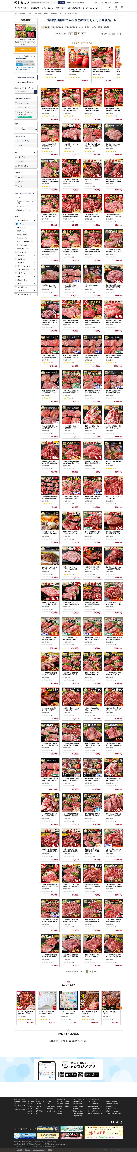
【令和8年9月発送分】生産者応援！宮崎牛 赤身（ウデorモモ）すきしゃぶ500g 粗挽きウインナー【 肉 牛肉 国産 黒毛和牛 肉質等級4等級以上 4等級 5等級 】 (50, 885)
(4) (115, 363)
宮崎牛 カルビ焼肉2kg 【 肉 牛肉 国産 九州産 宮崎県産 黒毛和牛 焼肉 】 (92, 603)
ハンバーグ (23, 238)
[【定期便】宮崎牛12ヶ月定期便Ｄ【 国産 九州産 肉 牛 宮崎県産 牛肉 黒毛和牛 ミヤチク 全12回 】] (50, 767)
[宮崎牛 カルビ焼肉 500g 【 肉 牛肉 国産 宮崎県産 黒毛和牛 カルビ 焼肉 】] (50, 838)
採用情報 (50, 1150)
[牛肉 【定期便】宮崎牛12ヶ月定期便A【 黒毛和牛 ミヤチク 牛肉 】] (50, 344)
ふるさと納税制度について (95, 1108)
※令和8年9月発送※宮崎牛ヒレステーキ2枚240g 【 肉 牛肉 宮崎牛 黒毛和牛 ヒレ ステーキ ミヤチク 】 (50, 709)
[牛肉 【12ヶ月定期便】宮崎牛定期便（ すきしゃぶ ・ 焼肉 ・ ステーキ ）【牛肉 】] (71, 379)
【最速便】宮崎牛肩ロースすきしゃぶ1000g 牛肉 (50, 215)
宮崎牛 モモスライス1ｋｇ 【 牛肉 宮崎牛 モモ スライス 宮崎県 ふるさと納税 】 (71, 533)
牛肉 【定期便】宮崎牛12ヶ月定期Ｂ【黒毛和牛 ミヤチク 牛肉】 (113, 356)
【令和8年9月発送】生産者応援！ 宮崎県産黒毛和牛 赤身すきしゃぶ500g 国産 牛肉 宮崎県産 (92, 321)
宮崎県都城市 (64, 1016)
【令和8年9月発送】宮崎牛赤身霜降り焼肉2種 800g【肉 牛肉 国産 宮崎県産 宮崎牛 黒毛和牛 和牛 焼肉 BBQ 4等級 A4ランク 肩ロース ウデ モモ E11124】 (92, 920)
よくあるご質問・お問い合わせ (76, 2)
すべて (20, 197)
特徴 (16, 152)
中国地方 (67, 1101)
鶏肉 (21, 231)
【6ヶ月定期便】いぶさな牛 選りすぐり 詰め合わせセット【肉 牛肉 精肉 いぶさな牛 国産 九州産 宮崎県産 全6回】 (92, 779)
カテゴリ (17, 216)
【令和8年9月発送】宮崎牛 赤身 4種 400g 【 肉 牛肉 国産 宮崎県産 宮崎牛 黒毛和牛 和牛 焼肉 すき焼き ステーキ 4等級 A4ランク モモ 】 (71, 674)
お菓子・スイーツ (25, 273)
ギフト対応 (21, 157)
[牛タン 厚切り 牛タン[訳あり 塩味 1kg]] (89, 1000)
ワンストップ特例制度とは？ (113, 1101)
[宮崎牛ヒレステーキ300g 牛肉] (92, 168)
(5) (52, 151)
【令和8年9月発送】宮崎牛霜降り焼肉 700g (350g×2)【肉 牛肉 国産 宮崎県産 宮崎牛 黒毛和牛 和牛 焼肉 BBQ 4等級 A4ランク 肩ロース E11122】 (71, 920)
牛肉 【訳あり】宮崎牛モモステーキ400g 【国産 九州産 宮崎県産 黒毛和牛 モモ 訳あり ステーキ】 (114, 533)
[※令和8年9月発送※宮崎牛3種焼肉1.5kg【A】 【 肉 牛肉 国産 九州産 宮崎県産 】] (71, 450)
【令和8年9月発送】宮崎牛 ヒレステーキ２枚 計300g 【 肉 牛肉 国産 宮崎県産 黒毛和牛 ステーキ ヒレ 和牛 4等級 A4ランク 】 (50, 674)
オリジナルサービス (92, 8)
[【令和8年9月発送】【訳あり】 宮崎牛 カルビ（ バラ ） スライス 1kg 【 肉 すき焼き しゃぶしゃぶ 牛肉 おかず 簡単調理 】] (113, 415)
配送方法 (17, 173)
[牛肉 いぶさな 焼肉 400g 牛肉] (92, 274)
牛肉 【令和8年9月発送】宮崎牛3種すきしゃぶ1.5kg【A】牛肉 (49, 145)
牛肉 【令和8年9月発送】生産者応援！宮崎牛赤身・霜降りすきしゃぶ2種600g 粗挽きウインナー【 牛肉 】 (102, 70)
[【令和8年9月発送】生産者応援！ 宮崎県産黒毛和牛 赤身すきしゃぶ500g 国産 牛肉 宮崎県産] (92, 309)
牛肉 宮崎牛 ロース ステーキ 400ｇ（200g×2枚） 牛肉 (49, 286)
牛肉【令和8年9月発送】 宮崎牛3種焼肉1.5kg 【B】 (92, 250)
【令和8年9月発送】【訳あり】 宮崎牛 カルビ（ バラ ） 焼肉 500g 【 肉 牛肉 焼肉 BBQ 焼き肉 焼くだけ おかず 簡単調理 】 (114, 779)
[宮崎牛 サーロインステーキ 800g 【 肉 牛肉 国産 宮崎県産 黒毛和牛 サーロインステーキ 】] (71, 591)
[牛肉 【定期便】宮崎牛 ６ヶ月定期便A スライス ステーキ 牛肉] (71, 344)
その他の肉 (23, 245)
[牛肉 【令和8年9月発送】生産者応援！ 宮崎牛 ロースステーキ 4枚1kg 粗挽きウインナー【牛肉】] (71, 309)
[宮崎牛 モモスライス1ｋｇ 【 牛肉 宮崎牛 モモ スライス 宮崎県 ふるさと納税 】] (71, 520)
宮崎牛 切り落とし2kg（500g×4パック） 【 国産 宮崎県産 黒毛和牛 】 (114, 180)
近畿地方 (59, 1113)
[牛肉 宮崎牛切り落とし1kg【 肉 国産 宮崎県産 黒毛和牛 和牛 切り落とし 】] (113, 556)
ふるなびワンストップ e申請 (27, 202)
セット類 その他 (24, 294)
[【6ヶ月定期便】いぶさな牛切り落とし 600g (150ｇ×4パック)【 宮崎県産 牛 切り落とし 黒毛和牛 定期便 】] (113, 838)
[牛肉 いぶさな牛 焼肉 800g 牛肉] (113, 450)
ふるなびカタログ (102, 2)
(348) (92, 1019)
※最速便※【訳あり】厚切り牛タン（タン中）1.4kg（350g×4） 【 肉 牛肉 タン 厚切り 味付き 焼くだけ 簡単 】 (113, 709)
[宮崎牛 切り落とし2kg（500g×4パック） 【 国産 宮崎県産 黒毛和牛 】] (113, 168)
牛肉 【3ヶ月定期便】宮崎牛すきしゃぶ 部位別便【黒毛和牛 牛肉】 (92, 145)
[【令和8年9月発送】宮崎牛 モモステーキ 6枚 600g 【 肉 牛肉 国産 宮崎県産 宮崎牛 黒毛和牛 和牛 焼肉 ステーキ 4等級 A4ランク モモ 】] (92, 943)
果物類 (22, 256)
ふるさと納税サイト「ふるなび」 (23, 13)
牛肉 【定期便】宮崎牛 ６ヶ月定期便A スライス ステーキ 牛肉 (71, 356)
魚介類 (22, 259)
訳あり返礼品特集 (77, 1103)
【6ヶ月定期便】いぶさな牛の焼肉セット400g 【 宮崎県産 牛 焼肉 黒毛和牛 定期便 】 (50, 638)
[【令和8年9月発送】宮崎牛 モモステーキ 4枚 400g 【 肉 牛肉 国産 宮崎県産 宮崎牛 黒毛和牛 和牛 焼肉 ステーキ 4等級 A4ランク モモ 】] (71, 943)
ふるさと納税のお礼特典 (112, 1103)
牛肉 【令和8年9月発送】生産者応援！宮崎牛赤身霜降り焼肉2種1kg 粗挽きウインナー (92, 215)
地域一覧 (59, 1101)
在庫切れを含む (23, 166)
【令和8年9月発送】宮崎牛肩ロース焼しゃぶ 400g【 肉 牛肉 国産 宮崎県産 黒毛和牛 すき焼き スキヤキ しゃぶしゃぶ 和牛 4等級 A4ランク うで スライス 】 (92, 744)
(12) (116, 116)
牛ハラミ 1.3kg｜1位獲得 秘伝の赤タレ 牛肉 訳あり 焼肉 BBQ (25, 1013)
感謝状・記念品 (51, 1106)
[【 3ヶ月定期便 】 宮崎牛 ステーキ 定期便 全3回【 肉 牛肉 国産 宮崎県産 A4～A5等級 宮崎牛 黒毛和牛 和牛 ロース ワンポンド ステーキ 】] (50, 732)
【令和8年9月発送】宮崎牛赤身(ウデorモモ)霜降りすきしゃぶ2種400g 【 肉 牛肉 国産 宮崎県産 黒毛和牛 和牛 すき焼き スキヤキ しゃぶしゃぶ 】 (50, 956)
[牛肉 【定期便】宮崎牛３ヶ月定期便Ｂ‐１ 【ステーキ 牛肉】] (50, 379)
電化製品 (30, 1106)
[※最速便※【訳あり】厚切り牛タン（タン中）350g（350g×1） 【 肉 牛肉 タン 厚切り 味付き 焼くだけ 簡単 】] (92, 873)
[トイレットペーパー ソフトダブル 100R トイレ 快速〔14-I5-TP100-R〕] (68, 1000)
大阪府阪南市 (43, 1016)
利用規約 (27, 1150)
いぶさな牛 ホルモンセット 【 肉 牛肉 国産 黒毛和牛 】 (50, 533)
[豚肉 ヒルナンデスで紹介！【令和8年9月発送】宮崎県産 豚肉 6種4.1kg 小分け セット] (54, 57)
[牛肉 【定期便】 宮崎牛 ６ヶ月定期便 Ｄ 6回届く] (71, 274)
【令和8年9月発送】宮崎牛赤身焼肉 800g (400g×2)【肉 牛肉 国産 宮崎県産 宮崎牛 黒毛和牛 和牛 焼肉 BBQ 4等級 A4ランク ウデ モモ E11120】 (114, 885)
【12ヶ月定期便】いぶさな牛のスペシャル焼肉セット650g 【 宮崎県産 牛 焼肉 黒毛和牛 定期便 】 (114, 638)
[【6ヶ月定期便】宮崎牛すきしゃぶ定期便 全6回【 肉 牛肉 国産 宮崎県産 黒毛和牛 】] (92, 379)
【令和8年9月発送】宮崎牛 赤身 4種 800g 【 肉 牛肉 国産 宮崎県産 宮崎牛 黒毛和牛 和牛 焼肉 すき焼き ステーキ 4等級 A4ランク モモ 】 (92, 674)
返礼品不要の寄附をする (25, 77)
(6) (94, 363)
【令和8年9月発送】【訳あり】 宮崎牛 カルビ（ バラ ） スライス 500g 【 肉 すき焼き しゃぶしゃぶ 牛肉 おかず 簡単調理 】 (92, 427)
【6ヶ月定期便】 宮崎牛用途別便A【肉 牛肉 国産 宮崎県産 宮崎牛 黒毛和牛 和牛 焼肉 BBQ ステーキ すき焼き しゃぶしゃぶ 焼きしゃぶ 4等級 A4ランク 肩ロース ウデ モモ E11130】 (50, 920)
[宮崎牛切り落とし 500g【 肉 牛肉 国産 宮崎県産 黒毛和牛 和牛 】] (50, 450)
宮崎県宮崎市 (85, 1016)
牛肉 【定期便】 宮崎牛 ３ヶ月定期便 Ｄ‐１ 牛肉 (71, 427)
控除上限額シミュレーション (95, 1106)
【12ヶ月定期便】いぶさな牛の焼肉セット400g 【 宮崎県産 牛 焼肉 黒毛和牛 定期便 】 (71, 638)
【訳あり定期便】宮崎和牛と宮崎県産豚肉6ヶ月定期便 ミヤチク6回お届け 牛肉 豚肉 (71, 497)
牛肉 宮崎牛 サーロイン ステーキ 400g (71, 145)
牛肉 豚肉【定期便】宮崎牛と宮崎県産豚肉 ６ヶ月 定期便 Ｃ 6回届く (113, 392)
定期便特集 (75, 1108)
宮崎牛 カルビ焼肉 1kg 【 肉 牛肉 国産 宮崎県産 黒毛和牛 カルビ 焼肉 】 (71, 850)
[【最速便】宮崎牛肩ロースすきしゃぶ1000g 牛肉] (50, 203)
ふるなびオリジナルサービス (23, 98)
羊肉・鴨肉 (23, 234)
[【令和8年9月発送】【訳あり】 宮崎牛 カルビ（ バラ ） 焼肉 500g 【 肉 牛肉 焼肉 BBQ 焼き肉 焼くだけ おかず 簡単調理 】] (113, 767)
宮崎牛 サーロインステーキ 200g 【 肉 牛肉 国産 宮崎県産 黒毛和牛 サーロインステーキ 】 (50, 603)
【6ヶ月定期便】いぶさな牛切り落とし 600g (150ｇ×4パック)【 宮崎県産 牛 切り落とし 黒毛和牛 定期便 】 (113, 850)
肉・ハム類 (63, 13)
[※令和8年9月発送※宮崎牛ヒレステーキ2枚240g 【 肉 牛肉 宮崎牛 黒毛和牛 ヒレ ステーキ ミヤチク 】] (50, 697)
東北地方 (59, 1106)
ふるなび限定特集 (77, 1116)
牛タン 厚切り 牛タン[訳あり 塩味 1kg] (89, 1012)
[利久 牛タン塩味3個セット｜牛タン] (111, 1000)
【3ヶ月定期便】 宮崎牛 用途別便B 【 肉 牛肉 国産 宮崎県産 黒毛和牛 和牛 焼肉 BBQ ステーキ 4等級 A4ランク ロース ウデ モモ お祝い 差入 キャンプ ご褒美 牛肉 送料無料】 (71, 744)
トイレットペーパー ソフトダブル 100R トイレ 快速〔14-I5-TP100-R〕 (68, 1013)
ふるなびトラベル (117, 2)
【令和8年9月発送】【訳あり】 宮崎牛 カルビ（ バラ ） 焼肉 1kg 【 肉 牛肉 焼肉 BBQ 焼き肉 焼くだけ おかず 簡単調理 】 (49, 815)
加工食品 (22, 287)
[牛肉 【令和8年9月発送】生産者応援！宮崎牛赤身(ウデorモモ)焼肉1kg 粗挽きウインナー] (71, 203)
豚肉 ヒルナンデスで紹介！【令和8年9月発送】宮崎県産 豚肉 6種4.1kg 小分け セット (54, 70)
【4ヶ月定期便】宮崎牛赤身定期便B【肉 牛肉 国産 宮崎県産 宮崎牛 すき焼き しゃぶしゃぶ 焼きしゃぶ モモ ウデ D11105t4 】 (92, 850)
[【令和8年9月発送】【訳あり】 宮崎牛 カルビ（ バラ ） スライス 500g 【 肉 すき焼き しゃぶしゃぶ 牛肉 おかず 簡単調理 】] (92, 415)
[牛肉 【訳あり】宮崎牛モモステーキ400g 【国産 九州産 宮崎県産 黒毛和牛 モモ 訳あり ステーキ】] (113, 520)
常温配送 (20, 177)
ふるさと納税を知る (74, 8)
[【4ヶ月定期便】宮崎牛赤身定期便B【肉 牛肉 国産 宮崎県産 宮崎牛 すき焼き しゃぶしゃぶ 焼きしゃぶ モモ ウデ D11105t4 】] (92, 838)
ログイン (109, 9)
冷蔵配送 (20, 182)
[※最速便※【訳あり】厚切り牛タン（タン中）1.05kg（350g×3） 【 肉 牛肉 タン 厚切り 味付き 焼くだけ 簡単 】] (92, 697)
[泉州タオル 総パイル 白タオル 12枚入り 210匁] (47, 1000)
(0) (73, 186)
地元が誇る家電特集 (78, 1111)
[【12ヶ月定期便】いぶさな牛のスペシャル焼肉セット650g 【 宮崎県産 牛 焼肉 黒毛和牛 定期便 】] (113, 626)
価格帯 (16, 124)
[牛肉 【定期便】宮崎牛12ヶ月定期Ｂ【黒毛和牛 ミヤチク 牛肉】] (113, 344)
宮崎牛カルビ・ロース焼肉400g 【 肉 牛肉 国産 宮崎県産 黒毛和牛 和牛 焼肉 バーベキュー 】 (71, 885)
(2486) (29, 1019)
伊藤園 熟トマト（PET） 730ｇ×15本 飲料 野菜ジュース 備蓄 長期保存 (78, 70)
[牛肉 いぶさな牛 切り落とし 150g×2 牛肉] (113, 485)
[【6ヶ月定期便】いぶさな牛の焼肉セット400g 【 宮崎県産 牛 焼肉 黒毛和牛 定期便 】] (50, 626)
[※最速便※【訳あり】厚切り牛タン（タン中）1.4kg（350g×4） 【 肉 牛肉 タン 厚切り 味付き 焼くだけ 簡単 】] (113, 697)
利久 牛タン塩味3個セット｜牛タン (111, 1012)
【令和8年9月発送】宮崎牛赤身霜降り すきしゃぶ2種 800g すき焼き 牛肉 (113, 251)
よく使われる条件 (20, 136)
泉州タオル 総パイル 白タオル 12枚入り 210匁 (46, 1012)
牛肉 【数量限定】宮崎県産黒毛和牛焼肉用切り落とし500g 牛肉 (114, 286)
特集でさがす (60, 8)
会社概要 (19, 1150)
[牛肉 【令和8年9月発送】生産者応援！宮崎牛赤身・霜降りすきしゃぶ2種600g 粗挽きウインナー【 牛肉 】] (102, 57)
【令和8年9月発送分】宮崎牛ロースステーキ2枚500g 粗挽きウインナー (114, 215)
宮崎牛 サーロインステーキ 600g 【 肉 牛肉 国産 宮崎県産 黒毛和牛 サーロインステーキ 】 (71, 568)
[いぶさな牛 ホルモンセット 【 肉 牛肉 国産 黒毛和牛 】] (50, 520)
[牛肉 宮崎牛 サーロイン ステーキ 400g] (71, 133)
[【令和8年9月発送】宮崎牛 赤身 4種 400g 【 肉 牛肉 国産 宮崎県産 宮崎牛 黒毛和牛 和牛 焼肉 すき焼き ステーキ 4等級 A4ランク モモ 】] (71, 661)
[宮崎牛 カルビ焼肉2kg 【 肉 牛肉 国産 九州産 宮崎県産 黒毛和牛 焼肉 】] (92, 591)
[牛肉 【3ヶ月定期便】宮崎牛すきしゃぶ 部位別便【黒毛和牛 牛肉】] (92, 133)
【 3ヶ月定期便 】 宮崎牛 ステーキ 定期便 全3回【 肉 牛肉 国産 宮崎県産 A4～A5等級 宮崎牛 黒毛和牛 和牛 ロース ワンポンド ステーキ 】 (50, 744)
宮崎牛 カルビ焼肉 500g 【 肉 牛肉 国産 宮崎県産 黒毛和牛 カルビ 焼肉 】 (50, 850)
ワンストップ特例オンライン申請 (24, 193)
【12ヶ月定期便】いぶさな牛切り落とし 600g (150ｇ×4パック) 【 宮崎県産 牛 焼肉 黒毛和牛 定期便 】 (92, 533)
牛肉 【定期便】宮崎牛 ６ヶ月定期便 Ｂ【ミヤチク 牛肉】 (92, 356)
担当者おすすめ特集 (78, 1106)
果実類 (30, 1108)
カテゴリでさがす (47, 8)
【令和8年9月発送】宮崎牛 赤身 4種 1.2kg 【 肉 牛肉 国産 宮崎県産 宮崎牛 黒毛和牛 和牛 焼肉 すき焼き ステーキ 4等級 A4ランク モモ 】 (113, 674)
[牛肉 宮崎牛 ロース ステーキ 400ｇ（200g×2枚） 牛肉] (50, 274)
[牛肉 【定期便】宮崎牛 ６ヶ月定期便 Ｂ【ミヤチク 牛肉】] (92, 344)
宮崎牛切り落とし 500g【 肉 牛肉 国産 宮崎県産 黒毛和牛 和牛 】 (50, 462)
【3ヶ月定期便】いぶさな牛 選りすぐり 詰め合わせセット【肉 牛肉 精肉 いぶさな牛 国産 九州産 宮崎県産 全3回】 (71, 779)
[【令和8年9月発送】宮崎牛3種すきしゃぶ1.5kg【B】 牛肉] (71, 238)
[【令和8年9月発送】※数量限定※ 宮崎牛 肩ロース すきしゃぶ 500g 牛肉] (50, 238)
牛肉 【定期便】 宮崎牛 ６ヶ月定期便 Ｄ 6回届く (71, 286)
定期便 (20, 145)
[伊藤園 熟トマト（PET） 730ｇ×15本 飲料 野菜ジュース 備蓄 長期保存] (78, 57)
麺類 (20, 277)
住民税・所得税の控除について (96, 1113)
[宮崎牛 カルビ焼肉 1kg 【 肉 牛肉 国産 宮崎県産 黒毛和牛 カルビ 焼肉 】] (71, 838)
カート (122, 9)
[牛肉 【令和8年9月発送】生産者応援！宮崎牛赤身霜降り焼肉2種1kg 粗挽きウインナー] (92, 203)
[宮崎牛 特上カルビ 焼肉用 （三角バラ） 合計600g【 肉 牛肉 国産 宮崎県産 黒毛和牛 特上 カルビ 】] (113, 802)
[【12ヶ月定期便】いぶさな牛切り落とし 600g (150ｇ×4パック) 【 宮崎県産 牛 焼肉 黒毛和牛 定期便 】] (92, 520)
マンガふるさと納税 (111, 1108)
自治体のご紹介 (25, 50)
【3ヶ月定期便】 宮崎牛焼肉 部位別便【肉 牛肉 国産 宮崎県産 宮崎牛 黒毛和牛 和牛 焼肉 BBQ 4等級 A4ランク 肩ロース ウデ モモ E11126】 (114, 920)
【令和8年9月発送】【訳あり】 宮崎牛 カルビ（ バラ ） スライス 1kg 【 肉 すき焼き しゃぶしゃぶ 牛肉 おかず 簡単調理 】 (114, 427)
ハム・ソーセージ (26, 241)
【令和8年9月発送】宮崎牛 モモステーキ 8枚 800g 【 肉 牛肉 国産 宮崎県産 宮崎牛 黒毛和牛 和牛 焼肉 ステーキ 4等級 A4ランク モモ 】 (114, 956)
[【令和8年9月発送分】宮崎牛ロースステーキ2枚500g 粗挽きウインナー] (113, 203)
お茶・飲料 (23, 270)
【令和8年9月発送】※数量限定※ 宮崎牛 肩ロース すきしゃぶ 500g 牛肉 (50, 251)
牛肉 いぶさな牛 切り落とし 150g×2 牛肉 (113, 497)
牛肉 (69, 13)
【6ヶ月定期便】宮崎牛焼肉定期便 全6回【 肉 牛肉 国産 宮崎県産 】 (92, 497)
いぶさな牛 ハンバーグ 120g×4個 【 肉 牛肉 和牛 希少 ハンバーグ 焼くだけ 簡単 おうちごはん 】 (50, 568)
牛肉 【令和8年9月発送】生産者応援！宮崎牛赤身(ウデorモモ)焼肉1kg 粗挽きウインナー (70, 215)
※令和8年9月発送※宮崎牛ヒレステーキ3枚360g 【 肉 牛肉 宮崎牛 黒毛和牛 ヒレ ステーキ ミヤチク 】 (92, 568)
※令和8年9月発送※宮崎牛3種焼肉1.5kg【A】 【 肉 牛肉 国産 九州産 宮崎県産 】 (71, 462)
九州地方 (46, 13)
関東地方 (59, 1108)
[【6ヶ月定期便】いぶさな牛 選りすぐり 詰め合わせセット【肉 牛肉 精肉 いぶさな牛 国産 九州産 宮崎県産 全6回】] (92, 767)
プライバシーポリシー (38, 1150)
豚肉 (21, 227)
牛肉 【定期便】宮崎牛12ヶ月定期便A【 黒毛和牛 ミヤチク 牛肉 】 (50, 356)
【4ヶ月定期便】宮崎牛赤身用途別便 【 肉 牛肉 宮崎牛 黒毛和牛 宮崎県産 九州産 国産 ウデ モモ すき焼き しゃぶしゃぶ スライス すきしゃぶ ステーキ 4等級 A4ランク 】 (71, 815)
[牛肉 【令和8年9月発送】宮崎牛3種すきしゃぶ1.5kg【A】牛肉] (50, 133)
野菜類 (21, 262)
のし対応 (20, 161)
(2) (115, 468)
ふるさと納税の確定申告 (94, 1111)
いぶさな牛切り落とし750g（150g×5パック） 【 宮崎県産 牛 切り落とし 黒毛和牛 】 (113, 603)
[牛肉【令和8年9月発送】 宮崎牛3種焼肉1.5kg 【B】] (92, 238)
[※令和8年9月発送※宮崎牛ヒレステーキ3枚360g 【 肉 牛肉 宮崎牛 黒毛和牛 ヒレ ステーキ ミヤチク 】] (92, 556)
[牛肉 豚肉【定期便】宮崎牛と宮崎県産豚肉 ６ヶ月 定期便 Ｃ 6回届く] (113, 379)
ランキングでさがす (21, 8)
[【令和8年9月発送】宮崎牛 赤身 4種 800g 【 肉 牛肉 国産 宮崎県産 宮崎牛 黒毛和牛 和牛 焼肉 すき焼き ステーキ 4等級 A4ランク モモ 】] (92, 661)
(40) (55, 77)
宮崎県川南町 (54, 13)
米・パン (22, 252)
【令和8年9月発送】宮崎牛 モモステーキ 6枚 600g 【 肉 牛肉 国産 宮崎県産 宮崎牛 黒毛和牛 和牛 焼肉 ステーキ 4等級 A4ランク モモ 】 (92, 956)
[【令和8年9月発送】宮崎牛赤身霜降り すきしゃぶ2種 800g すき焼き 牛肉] (113, 238)
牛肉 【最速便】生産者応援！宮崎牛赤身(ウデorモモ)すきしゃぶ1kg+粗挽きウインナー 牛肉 (71, 109)
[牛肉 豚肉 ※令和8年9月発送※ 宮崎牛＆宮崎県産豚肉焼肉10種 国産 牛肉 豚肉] (50, 485)
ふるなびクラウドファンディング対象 (26, 114)
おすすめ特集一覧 (77, 1101)
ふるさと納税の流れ (93, 1103)
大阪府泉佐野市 (22, 1016)
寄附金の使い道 (110, 1106)
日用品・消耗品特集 (78, 1113)
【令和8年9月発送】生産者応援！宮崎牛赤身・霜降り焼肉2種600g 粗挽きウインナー (71, 180)
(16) (103, 77)
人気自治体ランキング (19, 1109)
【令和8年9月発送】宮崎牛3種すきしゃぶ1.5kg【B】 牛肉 (71, 251)
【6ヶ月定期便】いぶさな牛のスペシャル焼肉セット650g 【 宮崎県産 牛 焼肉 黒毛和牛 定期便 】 (92, 638)
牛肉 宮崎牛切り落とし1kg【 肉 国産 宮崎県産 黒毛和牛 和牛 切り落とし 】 (113, 568)
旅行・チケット (51, 1108)
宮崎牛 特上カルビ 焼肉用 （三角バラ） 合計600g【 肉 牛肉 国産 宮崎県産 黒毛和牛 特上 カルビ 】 (113, 815)
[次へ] (120, 64)
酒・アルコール (25, 266)
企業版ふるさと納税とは (112, 1111)
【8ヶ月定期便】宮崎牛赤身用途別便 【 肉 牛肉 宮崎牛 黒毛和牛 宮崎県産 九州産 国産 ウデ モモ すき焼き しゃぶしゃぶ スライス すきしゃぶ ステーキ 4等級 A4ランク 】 (92, 815)
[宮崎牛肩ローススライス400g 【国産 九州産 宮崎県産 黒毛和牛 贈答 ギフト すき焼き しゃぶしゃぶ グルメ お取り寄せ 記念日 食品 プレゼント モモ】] (113, 309)
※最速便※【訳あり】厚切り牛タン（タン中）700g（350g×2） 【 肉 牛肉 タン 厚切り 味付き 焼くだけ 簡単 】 (71, 709)
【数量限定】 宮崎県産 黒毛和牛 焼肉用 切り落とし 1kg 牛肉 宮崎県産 (50, 321)
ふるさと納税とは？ (93, 1101)
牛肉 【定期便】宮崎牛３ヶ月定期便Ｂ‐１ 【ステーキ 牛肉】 (49, 392)
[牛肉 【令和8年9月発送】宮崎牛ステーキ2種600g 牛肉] (50, 168)
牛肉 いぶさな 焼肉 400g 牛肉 (92, 286)
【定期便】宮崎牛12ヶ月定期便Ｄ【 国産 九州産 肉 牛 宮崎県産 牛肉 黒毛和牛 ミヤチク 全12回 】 (50, 779)
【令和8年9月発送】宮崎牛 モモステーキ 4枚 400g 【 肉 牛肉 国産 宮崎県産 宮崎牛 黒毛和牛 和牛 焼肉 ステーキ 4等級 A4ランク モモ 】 (71, 956)
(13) (73, 363)
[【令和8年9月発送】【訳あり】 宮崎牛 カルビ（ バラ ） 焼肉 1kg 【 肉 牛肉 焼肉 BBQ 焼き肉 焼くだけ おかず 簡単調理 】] (50, 802)
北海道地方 (60, 1103)
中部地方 (59, 1111)
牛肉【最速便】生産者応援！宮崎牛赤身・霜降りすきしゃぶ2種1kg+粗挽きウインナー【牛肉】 (50, 109)
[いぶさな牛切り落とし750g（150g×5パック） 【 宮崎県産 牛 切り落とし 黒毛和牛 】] (113, 591)
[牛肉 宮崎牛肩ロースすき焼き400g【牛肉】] (113, 133)
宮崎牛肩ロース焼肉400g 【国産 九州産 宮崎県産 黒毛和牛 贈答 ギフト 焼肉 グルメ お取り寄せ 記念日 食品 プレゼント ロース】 (92, 462)
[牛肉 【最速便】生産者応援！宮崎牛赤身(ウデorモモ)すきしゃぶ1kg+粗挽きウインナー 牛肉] (71, 97)
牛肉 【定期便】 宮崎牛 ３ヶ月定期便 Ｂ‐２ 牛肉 (49, 427)
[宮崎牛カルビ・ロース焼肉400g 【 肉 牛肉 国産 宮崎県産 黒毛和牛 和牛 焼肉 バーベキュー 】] (71, 873)
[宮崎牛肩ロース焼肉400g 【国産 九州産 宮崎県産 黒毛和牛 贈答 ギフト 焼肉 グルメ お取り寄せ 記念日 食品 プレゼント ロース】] (92, 450)
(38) (79, 77)
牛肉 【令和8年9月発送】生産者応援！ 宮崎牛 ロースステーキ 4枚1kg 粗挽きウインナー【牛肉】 (71, 321)
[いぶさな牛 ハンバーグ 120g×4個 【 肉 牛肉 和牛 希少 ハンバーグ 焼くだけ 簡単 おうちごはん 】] (50, 556)
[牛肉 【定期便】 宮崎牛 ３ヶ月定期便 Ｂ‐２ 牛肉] (50, 415)
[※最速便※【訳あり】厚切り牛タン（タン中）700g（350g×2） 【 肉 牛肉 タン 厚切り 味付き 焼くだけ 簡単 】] (71, 697)
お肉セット (23, 249)
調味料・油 (23, 280)
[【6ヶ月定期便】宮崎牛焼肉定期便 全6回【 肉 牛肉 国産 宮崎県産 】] (92, 485)
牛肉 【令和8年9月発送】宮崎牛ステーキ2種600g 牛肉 (49, 180)
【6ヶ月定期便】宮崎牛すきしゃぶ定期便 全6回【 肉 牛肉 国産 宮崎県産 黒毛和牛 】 (92, 392)
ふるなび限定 (22, 141)
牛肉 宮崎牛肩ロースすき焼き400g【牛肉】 (113, 145)
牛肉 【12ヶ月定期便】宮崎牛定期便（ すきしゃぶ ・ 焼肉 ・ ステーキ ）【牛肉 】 (71, 392)
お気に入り (116, 9)
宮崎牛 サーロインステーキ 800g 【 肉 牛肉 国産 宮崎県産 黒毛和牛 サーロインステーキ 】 (71, 603)
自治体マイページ (24, 210)
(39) (49, 1019)
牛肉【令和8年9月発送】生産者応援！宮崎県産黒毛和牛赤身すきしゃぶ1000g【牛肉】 (114, 109)
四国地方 (67, 1103)
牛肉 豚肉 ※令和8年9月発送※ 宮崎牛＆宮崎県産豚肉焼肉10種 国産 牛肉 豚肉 (50, 497)
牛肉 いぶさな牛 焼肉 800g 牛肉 (113, 462)
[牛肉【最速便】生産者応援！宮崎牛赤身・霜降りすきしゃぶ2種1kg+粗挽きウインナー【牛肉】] (50, 97)
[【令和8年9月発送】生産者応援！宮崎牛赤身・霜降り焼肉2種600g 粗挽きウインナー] (71, 168)
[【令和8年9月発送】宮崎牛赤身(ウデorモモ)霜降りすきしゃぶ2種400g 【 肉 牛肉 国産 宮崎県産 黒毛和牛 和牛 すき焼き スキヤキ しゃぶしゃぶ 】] (50, 943)
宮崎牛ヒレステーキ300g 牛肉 (92, 180)
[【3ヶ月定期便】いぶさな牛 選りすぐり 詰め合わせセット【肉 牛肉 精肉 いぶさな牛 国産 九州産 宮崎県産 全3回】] (71, 767)
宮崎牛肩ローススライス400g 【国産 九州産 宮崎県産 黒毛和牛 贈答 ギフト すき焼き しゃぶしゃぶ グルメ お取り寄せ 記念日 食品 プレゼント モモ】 (113, 321)
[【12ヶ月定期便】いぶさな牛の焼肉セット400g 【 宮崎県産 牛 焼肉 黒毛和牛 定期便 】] (71, 626)
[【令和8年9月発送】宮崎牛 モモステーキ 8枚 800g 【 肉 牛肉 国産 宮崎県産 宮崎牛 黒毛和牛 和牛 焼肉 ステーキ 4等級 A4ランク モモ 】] (113, 943)
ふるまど (21, 206)
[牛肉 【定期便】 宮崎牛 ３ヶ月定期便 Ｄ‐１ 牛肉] (71, 415)
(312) (52, 116)
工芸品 (21, 291)
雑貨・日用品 (39, 1111)
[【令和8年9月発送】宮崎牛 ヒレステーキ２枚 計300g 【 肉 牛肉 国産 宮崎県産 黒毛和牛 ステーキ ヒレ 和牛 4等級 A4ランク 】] (50, 661)
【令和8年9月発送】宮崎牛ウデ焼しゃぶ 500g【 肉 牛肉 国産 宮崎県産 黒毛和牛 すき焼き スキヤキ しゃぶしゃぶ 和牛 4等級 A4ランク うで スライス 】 (114, 744)
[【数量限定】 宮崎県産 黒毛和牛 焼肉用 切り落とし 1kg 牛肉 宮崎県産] (50, 309)
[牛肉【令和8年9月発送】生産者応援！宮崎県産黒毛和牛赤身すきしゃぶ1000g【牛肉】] (113, 97)
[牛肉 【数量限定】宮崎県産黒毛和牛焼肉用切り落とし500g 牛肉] (113, 274)
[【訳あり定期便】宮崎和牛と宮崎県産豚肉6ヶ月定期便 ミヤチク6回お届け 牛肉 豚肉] (71, 485)
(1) (73, 151)
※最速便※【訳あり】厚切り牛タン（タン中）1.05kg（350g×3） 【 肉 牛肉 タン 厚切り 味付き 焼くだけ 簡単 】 (92, 709)
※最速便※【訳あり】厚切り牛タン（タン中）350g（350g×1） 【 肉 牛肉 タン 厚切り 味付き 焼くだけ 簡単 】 (92, 885)
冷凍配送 (20, 186)
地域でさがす (35, 8)
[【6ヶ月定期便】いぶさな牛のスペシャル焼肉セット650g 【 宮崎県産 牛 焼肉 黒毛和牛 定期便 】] (92, 626)
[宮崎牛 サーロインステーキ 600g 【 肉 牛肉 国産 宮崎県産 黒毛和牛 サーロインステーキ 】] (71, 556)
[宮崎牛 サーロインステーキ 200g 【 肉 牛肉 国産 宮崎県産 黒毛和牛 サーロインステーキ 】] (50, 591)
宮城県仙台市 (106, 1016)
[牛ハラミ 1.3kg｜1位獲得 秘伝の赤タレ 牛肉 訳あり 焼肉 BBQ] (26, 1000)
